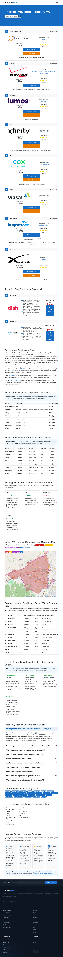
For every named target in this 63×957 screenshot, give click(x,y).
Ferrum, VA (43, 796)
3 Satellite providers (25, 547)
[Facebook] (34, 952)
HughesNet (8, 425)
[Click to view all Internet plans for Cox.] (19, 163)
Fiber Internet (6, 912)
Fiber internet (24, 369)
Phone (51, 72)
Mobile (47, 72)
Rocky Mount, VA (9, 796)
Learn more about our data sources (42, 874)
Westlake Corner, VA (18, 796)
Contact (34, 945)
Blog (4, 940)
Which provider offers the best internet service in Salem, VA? (28, 729)
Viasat (7, 422)
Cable (38, 132)
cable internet (12, 375)
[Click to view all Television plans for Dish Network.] (13, 308)
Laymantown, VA (22, 793)
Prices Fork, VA (36, 796)
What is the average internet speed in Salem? (23, 776)
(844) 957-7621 (32, 176)
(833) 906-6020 (32, 49)
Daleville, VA (14, 793)
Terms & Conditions (10, 901)
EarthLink (35, 910)
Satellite (41, 197)
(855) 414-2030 (32, 111)
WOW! (34, 929)
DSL (36, 72)
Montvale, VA (23, 795)
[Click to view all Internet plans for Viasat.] (19, 196)
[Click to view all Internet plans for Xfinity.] (19, 131)
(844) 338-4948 (32, 85)
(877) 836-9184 (32, 272)
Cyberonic (11, 634)
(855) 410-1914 (32, 142)
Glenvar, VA (7, 791)
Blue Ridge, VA (54, 793)
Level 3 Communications (15, 653)
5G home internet (14, 380)
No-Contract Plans (7, 927)
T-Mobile (34, 925)
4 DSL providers (48, 545)
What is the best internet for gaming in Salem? (23, 767)
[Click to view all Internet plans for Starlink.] (19, 258)
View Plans (31, 53)
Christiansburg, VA (40, 795)
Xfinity (7, 413)
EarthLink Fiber (9, 406)
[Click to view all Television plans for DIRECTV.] (13, 333)
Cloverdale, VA (50, 791)
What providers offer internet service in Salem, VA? (25, 780)
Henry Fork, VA (28, 796)
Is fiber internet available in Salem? (19, 758)
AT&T (34, 915)
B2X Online (11, 640)
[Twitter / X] (37, 952)
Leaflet (27, 596)
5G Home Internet (7, 915)
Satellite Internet (6, 925)
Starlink (7, 416)
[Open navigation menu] (57, 2)
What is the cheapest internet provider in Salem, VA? (25, 750)
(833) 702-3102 (50, 337)
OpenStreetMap (36, 596)
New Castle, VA (8, 795)
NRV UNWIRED (12, 646)
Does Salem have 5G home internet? (19, 771)
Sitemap (5, 952)
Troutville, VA (38, 793)
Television (41, 72)
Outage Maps (6, 949)
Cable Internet (6, 917)
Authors (34, 942)
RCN (34, 927)
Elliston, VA (7, 793)
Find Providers (51, 882)
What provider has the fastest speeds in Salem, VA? (25, 754)
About (34, 940)
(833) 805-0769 (32, 207)
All (21, 552)
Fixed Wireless (16, 552)
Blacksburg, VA (31, 795)
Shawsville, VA (46, 793)
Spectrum (35, 917)
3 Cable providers (40, 545)
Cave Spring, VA (15, 791)
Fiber (43, 39)
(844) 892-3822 (50, 311)
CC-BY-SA (46, 596)
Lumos (7, 428)
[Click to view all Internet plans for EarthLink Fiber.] (19, 38)
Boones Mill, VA (31, 793)
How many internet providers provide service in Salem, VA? (28, 746)
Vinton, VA (43, 791)
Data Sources (6, 947)
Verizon (7, 409)
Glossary (5, 945)
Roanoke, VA (23, 791)
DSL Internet (6, 920)
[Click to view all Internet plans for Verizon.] (19, 71)
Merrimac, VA (49, 795)
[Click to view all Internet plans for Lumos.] (19, 100)
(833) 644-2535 (32, 235)
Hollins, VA (30, 791)
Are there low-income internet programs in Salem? (24, 763)
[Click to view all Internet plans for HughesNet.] (19, 224)
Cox (6, 419)
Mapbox (54, 596)
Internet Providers (7, 910)
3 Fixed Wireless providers (11, 547)
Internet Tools (6, 942)
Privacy (4, 901)
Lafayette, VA (37, 791)
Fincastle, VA (16, 795)
